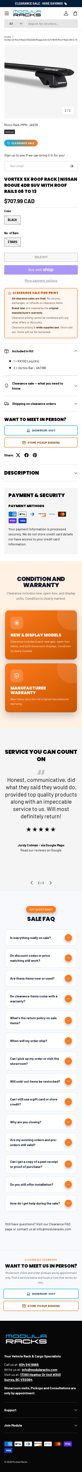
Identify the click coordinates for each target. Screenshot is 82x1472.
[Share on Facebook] (26, 455)
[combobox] (41, 23)
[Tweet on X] (18, 455)
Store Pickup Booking (44, 442)
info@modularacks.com (54, 1229)
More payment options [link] (41, 280)
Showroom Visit (44, 430)
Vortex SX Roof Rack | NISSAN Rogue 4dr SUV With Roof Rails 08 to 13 (40, 39)
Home (7, 36)
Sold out (41, 257)
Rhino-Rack (12, 125)
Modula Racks (19, 1461)
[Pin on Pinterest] (35, 455)
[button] (75, 13)
